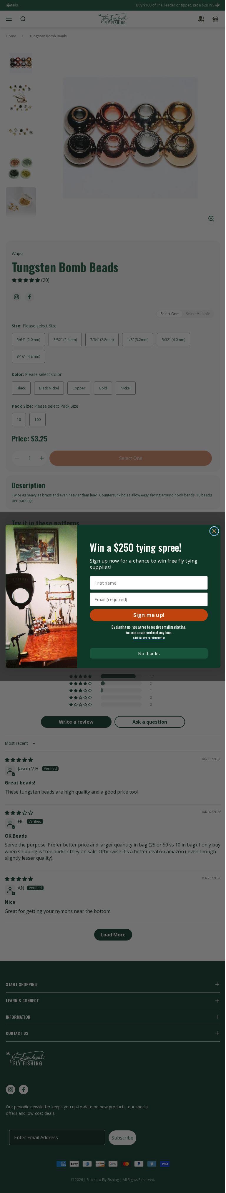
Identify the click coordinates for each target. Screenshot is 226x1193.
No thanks (149, 653)
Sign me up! (148, 615)
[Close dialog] (214, 531)
